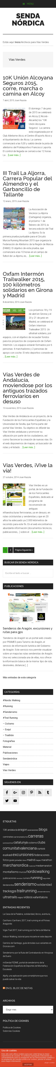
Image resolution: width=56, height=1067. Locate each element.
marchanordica (15, 865)
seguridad (46, 878)
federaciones (41, 855)
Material (7, 747)
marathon (46, 860)
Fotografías (9, 741)
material (32, 866)
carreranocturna (21, 837)
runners (26, 878)
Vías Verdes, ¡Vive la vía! (28, 468)
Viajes (6, 764)
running (36, 877)
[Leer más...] (14, 155)
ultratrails (10, 897)
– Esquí (7, 729)
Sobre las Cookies (11, 1031)
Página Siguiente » (24, 550)
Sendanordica (8, 885)
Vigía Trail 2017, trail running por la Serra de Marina (26, 930)
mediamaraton (44, 865)
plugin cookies (50, 1062)
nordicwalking (38, 871)
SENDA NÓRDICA (28, 19)
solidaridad (44, 884)
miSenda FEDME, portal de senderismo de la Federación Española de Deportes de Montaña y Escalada (25, 966)
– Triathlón (8, 735)
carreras (35, 836)
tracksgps (9, 891)
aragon (22, 829)
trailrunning (27, 890)
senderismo (25, 884)
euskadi (7, 855)
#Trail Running (10, 717)
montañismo (11, 872)
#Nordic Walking (11, 700)
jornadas (18, 860)
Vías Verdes (9, 770)
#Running (8, 706)
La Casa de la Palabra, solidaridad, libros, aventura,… (27, 914)
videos (28, 897)
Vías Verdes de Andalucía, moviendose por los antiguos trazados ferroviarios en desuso (27, 388)
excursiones (23, 854)
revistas (19, 878)
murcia (22, 872)
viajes (20, 897)
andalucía (12, 829)
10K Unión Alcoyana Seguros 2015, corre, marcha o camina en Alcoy (28, 85)
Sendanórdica (10, 758)
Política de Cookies (12, 1027)
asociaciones (32, 830)
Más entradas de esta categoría (19, 677)
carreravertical (8, 843)
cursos (41, 848)
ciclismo (32, 842)
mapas (38, 860)
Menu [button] (30, 3)
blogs (43, 829)
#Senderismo (10, 712)
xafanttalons (40, 897)
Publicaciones (10, 752)
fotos (6, 860)
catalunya (21, 842)
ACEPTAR (28, 1065)
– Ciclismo (8, 723)
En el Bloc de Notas (19, 988)
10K (5, 829)
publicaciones (9, 878)
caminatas (8, 836)
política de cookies (29, 1059)
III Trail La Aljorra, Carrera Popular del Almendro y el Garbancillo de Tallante (27, 184)
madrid (31, 859)
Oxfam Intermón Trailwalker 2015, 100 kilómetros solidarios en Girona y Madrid (28, 284)
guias (11, 860)
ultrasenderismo (43, 892)
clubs (41, 842)
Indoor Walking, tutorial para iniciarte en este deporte (27, 936)
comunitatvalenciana (20, 848)
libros (24, 860)
